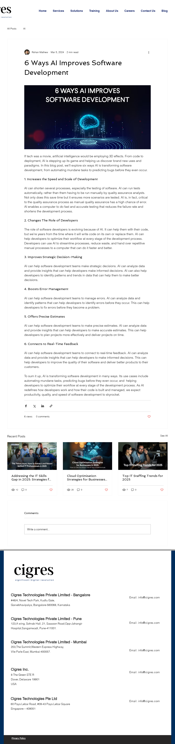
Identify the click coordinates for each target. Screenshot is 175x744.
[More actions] (149, 52)
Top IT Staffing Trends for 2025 (142, 477)
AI (24, 28)
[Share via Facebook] (26, 406)
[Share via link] (51, 406)
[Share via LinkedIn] (42, 406)
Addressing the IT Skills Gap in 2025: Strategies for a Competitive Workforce (31, 477)
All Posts (11, 28)
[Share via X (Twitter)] (34, 406)
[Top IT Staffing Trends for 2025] (143, 456)
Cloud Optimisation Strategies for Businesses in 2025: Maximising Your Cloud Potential (86, 477)
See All (164, 435)
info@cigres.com (149, 597)
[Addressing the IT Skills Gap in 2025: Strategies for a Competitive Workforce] (32, 456)
